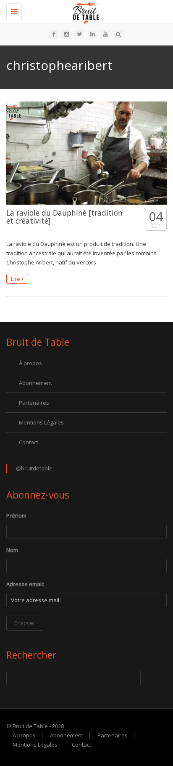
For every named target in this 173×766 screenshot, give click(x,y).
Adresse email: (25, 584)
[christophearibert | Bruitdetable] (84, 10)
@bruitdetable (34, 468)
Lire (16, 279)
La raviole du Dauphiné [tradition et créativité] (64, 217)
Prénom (16, 515)
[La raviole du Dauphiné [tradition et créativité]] (86, 153)
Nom (12, 550)
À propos (30, 363)
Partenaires (34, 402)
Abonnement (35, 383)
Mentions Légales (41, 422)
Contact (28, 442)
